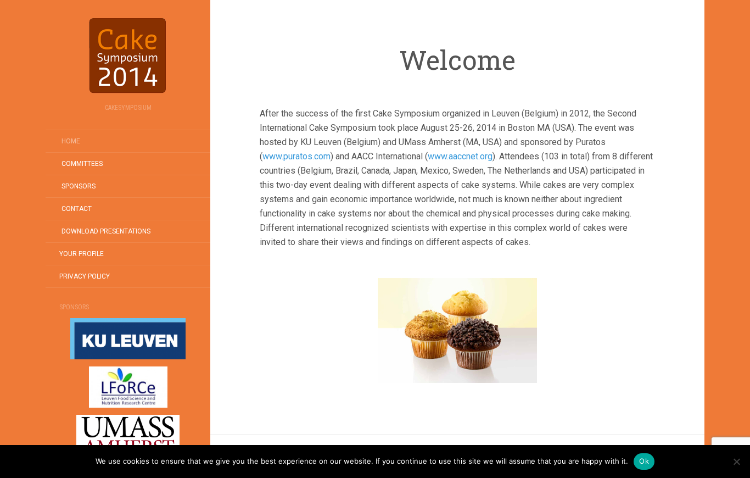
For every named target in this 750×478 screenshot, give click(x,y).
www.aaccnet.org (460, 156)
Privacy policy (84, 276)
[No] (736, 461)
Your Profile (81, 254)
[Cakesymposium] (128, 55)
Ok (644, 461)
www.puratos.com (296, 156)
